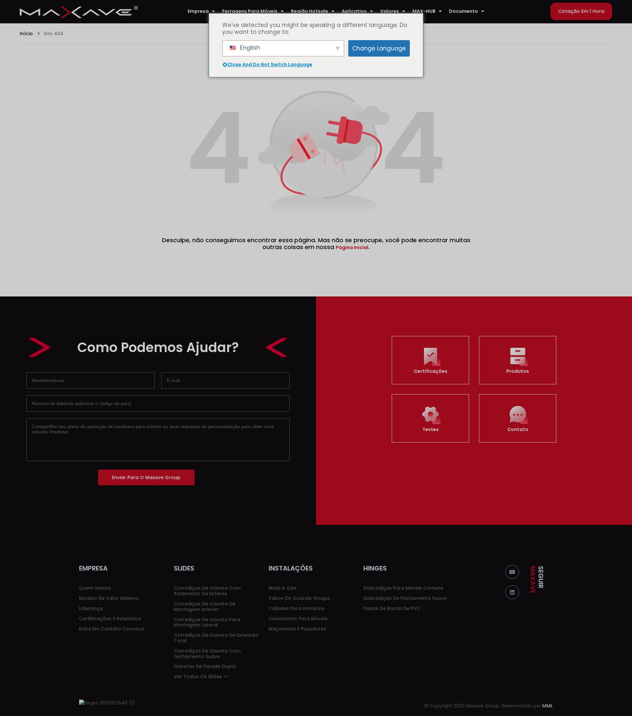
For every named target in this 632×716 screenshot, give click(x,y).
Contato (517, 429)
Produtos (517, 371)
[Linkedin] (512, 592)
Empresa (198, 11)
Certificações (430, 371)
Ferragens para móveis (249, 11)
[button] (581, 11)
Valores (389, 11)
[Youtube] (512, 572)
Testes (430, 429)
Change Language (379, 48)
